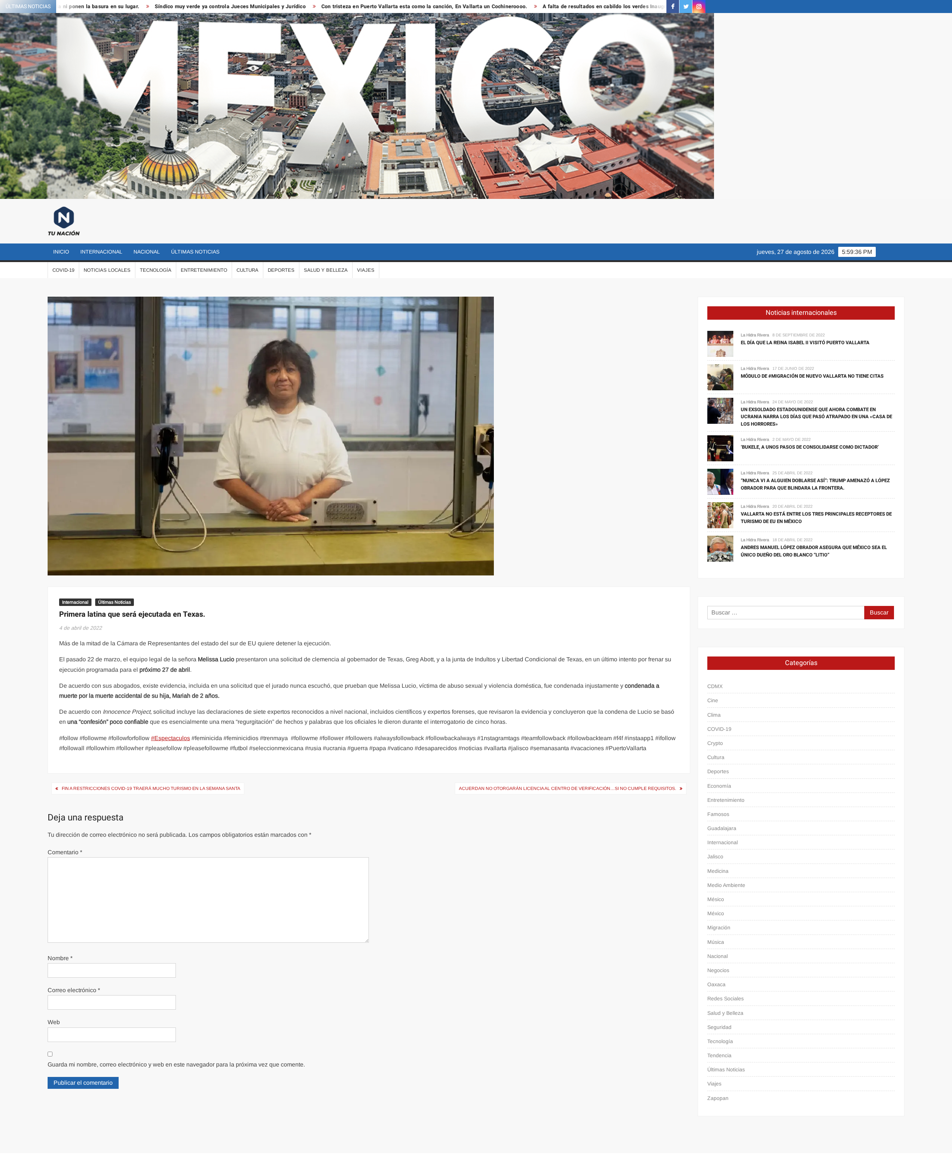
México (715, 913)
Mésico (715, 899)
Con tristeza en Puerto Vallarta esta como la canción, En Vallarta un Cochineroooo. (316, 6)
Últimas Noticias (195, 252)
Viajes (365, 270)
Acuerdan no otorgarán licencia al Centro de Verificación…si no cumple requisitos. (567, 788)
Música (715, 942)
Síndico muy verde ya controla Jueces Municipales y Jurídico (122, 6)
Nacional (147, 252)
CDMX (715, 686)
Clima (714, 715)
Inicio (61, 252)
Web (54, 1022)
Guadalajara (721, 828)
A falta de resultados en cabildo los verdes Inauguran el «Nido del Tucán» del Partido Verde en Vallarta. (563, 6)
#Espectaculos (170, 738)
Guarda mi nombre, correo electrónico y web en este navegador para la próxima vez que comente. (176, 1064)
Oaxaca (716, 984)
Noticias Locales (107, 270)
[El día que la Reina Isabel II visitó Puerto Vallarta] (720, 343)
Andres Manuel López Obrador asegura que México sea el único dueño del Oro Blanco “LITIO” (814, 551)
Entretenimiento (204, 270)
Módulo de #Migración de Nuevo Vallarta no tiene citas (812, 376)
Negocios (718, 970)
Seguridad (719, 1027)
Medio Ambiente (726, 885)
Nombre (60, 958)
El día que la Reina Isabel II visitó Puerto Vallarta (805, 342)
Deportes (281, 270)
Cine (712, 700)
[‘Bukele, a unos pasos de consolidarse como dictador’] (720, 448)
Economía (719, 786)
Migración (718, 927)
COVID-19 (63, 270)
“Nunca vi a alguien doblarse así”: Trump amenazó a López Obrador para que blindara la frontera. (815, 484)
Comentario (65, 852)
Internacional (101, 252)
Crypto (715, 743)
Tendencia (719, 1055)
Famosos (718, 814)
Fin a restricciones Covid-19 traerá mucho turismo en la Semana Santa (151, 788)
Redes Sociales (725, 998)
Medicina (718, 871)
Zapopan (718, 1098)
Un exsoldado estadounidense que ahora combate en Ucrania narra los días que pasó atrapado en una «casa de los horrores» (816, 416)
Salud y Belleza (326, 270)
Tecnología (155, 270)
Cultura (247, 270)
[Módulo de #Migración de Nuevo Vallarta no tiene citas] (720, 377)
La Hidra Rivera (755, 335)
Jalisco (715, 856)
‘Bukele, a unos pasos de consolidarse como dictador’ (810, 447)
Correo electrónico (74, 990)
